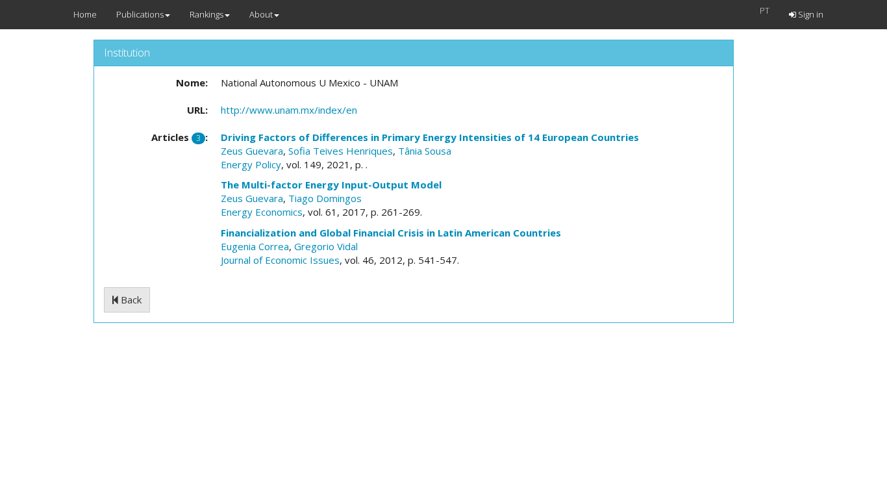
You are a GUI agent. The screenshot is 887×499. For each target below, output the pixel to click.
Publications (140, 14)
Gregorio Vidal (326, 246)
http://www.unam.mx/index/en (289, 109)
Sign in (809, 14)
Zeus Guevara (252, 150)
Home (85, 14)
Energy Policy (251, 164)
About (261, 14)
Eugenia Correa (255, 246)
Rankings (206, 14)
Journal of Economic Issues (280, 259)
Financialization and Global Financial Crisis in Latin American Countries (391, 232)
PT (764, 10)
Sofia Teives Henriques (340, 150)
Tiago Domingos (325, 198)
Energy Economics (262, 211)
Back (130, 299)
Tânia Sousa (424, 150)
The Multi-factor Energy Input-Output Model (331, 184)
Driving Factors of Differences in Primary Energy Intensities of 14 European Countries (430, 137)
